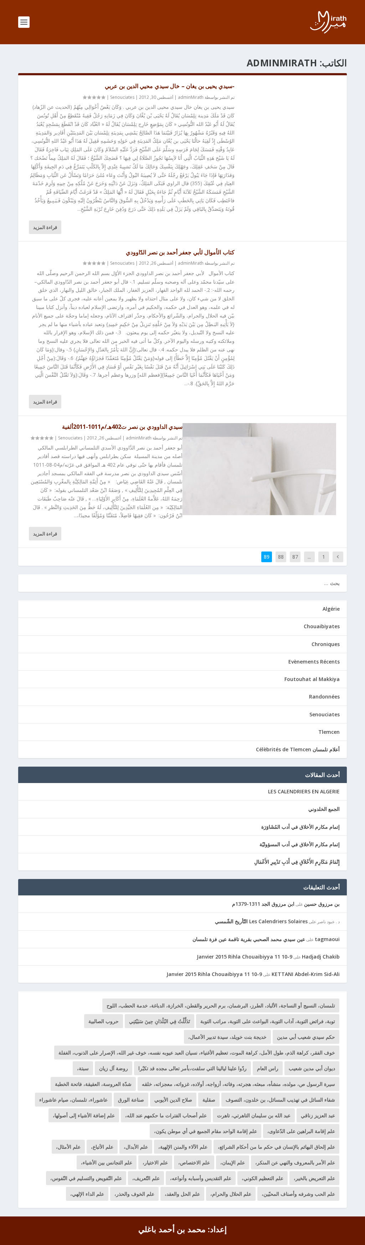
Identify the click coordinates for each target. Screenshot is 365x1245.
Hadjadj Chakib (321, 956)
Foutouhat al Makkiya (312, 679)
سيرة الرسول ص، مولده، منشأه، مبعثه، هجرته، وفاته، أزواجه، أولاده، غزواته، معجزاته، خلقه (238, 1084)
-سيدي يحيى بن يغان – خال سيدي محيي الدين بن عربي (170, 86)
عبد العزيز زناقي (318, 1115)
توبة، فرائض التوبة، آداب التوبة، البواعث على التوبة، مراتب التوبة (267, 1021)
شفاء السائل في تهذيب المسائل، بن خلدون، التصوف (280, 1099)
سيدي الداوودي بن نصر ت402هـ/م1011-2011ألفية (122, 427)
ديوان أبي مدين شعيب (312, 1068)
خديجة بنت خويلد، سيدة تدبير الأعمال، (227, 1036)
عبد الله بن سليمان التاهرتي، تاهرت (254, 1115)
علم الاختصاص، (194, 1162)
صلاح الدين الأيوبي (173, 1099)
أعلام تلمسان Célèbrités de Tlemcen (298, 749)
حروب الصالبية (103, 1021)
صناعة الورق (131, 1099)
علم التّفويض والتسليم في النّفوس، (86, 1178)
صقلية (208, 1099)
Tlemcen (329, 731)
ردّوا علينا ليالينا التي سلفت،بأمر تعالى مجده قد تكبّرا (192, 1068)
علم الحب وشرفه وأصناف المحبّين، (298, 1193)
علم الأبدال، (136, 1146)
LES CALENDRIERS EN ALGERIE (304, 791)
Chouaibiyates (322, 626)
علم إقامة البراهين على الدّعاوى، (301, 1131)
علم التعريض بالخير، (314, 1178)
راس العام (267, 1068)
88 (281, 556)
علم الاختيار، (155, 1162)
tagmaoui (327, 939)
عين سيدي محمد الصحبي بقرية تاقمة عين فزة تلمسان (248, 939)
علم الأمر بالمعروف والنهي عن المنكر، (295, 1162)
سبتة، (83, 1068)
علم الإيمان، (232, 1162)
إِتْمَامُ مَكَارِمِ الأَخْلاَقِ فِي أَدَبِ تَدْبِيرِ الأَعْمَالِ (297, 861)
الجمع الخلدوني (324, 809)
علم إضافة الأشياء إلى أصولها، (84, 1115)
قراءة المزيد (45, 227)
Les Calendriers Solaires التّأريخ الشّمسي (261, 921)
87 (295, 556)
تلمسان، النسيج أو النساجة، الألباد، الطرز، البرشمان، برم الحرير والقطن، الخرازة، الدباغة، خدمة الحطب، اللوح (221, 1005)
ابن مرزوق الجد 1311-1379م (263, 903)
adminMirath (191, 97)
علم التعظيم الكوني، (262, 1178)
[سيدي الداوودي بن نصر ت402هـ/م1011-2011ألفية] (259, 469)
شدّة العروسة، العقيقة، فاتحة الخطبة (93, 1084)
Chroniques (326, 644)
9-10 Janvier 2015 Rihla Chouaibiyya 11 (244, 956)
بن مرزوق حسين (322, 903)
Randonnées (324, 696)
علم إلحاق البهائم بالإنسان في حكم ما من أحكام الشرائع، (276, 1146)
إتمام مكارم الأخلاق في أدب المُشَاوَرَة (300, 826)
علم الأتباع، (102, 1146)
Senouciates (122, 97)
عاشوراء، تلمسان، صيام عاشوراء (73, 1099)
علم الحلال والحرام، (230, 1193)
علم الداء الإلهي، (87, 1193)
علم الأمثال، (68, 1146)
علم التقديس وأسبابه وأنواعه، (200, 1178)
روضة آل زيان (113, 1068)
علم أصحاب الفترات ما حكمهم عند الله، (166, 1115)
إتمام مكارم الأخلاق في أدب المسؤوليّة (299, 844)
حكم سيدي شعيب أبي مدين (306, 1036)
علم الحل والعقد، (182, 1193)
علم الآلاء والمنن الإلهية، (182, 1146)
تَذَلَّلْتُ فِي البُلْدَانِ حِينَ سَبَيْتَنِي (159, 1021)
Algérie (331, 608)
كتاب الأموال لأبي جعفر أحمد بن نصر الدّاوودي (180, 252)
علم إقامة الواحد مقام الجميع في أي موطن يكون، (205, 1131)
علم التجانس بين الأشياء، (106, 1162)
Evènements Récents (314, 661)
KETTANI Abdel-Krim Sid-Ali (306, 974)
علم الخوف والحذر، (134, 1193)
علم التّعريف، (146, 1178)
